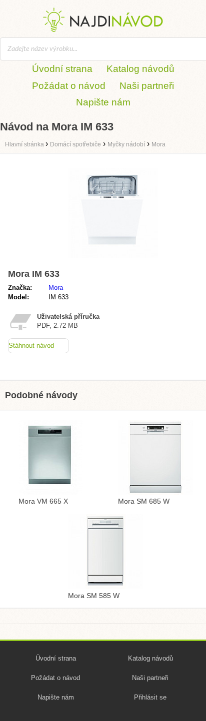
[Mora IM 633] (113, 260)
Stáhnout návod (31, 345)
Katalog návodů (140, 68)
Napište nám (103, 102)
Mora (55, 287)
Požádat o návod (69, 85)
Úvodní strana (62, 68)
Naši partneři (147, 85)
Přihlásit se (150, 697)
